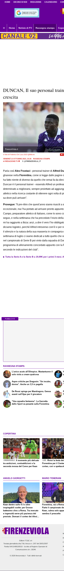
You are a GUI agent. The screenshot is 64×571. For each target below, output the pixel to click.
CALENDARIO (50, 2)
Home (7, 2)
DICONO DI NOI (20, 2)
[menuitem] (4, 28)
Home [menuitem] (12, 28)
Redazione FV (11, 161)
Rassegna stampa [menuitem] (45, 28)
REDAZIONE (35, 2)
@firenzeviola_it (32, 161)
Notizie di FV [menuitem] (25, 28)
